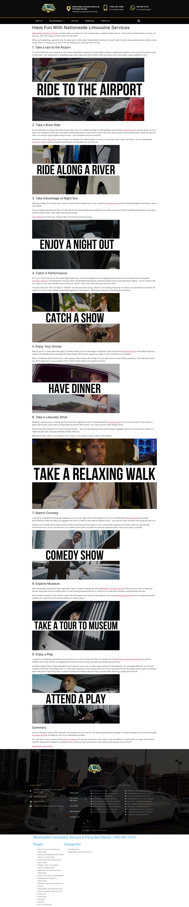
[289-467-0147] (132, 7)
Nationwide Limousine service (111, 588)
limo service (53, 139)
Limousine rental (39, 142)
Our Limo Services (55, 21)
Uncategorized (73, 849)
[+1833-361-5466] (105, 7)
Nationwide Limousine (124, 595)
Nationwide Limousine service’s (127, 659)
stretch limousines (69, 739)
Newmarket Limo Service (42, 746)
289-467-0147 (142, 7)
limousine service (129, 130)
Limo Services (38, 217)
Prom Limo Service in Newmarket (50, 876)
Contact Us (105, 21)
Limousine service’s (133, 518)
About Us (39, 21)
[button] (139, 21)
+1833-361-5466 (116, 7)
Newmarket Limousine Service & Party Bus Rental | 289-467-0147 (84, 837)
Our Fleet (74, 21)
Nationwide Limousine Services (45, 33)
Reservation (89, 21)
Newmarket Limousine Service (80, 852)
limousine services (39, 735)
